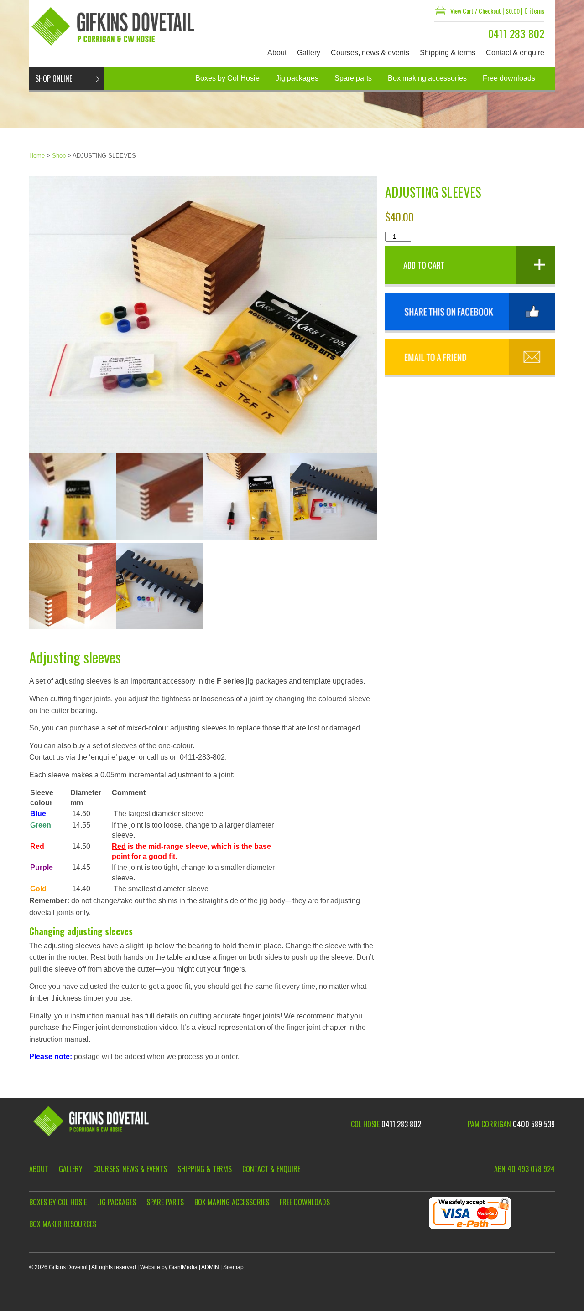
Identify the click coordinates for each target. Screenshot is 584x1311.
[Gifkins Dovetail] (114, 26)
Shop (59, 155)
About (277, 53)
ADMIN (210, 1267)
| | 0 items (497, 10)
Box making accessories (427, 78)
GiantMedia (183, 1267)
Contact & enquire (515, 53)
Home (37, 155)
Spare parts (353, 78)
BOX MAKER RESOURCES (62, 1224)
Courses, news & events (370, 53)
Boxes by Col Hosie (227, 78)
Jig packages (297, 78)
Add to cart (424, 265)
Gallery (308, 53)
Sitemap (233, 1267)
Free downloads (509, 78)
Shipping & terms (447, 53)
